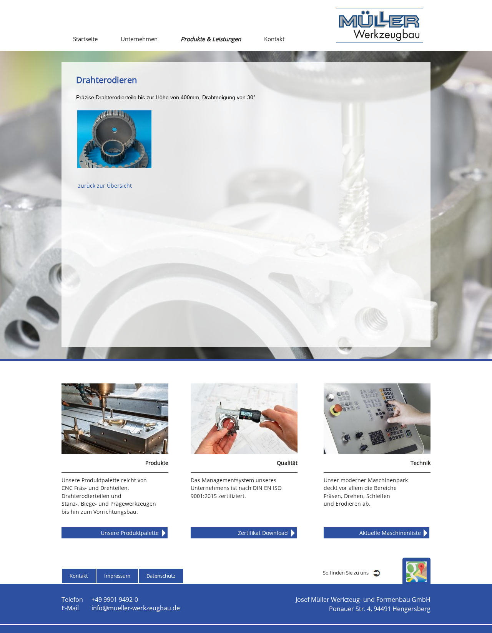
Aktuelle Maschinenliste (390, 532)
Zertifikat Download (263, 532)
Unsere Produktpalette (130, 532)
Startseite (85, 39)
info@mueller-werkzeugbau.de (135, 608)
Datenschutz (160, 575)
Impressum (117, 575)
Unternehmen (139, 39)
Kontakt (274, 39)
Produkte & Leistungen (211, 39)
